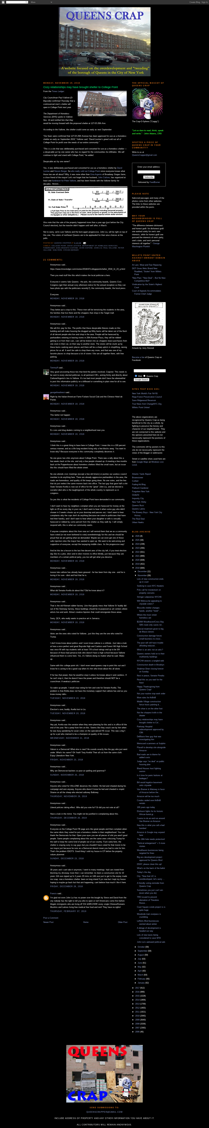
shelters (57, 250)
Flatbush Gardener (140, 488)
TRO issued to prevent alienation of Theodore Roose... (148, 900)
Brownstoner (137, 477)
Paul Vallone (110, 248)
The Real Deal (138, 519)
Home (85, 922)
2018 (137, 568)
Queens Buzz (138, 505)
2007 (137, 1028)
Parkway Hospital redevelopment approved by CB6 (150, 729)
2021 (137, 556)
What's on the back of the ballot (151, 868)
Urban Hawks (138, 522)
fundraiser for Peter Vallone (64, 181)
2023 (137, 548)
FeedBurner (155, 182)
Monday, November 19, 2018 (67, 298)
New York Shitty (139, 502)
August (141, 955)
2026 (137, 536)
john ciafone (86, 248)
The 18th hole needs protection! (151, 839)
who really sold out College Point (85, 171)
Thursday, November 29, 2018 (68, 796)
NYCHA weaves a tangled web (150, 661)
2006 (137, 1032)
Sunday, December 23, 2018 (67, 858)
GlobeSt (135, 495)
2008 (137, 1024)
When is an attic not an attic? (150, 650)
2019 (137, 564)
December (142, 571)
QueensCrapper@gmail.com (144, 155)
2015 (137, 996)
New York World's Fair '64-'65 (145, 393)
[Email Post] (84, 243)
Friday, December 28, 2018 (66, 886)
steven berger (71, 250)
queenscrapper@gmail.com (104, 1112)
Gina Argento (96, 174)
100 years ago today (146, 807)
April (140, 971)
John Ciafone (104, 177)
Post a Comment (50, 918)
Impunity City (138, 498)
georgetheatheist (57, 392)
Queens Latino (138, 509)
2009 (137, 1020)
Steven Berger (60, 171)
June (140, 963)
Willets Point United (140, 407)
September (143, 951)
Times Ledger (58, 91)
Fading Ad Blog (139, 484)
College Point (59, 246)
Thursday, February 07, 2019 (68, 911)
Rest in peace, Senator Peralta (150, 675)
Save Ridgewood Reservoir (144, 400)
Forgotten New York (140, 491)
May (140, 967)
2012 (137, 1008)
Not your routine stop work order (151, 693)
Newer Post (48, 922)
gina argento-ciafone (67, 248)
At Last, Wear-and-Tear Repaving (146, 265)
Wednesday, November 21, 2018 (69, 738)
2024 (137, 544)
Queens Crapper (62, 243)
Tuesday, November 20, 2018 (67, 698)
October (141, 947)
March (141, 975)
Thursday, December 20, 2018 (68, 818)
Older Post (122, 922)
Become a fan (138, 357)
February (142, 979)
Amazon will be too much (148, 796)
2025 (137, 540)
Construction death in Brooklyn (150, 665)
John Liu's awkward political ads (151, 942)
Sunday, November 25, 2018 (67, 775)
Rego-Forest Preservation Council (147, 397)
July (140, 959)
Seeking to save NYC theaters (150, 586)
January (141, 983)
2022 (137, 552)
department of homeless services (100, 246)
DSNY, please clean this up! (149, 864)
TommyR (54, 368)
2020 (137, 560)
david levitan (74, 246)
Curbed (135, 481)
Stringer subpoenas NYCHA (149, 597)
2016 (137, 992)
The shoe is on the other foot (149, 708)
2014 (137, 1000)
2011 (137, 1012)
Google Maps (142, 462)
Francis (53, 893)
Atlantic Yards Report (141, 474)
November (142, 575)
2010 (137, 1016)
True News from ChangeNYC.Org (146, 404)
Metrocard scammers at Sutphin (151, 743)
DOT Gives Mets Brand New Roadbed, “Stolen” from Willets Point (146, 271)
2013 (137, 1004)
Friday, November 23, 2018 (66, 760)
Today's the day (144, 872)
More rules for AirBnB (146, 697)
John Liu (98, 248)
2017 (137, 988)
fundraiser (49, 248)
